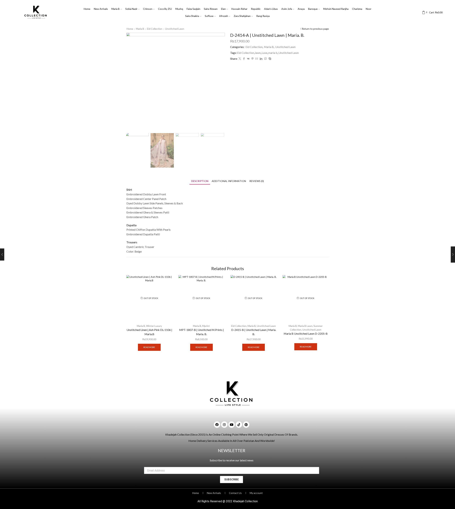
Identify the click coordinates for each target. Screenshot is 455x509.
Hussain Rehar (239, 8)
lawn (258, 52)
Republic (256, 8)
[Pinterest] (252, 58)
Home (87, 8)
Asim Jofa (286, 8)
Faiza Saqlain (193, 8)
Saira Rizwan (211, 8)
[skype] (269, 58)
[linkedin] (261, 58)
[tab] (199, 181)
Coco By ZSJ (165, 8)
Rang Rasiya (263, 15)
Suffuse (209, 15)
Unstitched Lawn (174, 28)
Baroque (313, 8)
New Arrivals (101, 8)
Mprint (206, 325)
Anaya (301, 8)
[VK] (248, 58)
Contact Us (235, 492)
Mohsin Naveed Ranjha (336, 8)
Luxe (264, 52)
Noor (368, 8)
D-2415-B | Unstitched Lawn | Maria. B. (253, 332)
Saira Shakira (192, 15)
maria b (272, 52)
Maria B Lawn (305, 325)
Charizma (357, 8)
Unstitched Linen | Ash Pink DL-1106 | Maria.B (149, 332)
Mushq (179, 8)
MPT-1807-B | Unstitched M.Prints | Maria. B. (201, 332)
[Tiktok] (239, 424)
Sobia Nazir (131, 8)
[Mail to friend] (257, 58)
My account (256, 492)
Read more (149, 347)
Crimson (147, 8)
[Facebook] (244, 58)
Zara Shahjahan (242, 15)
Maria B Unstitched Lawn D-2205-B (306, 333)
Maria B (115, 8)
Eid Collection (154, 28)
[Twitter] (240, 58)
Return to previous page (315, 28)
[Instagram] (224, 424)
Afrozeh (223, 15)
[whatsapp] (265, 58)
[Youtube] (231, 424)
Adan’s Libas (271, 8)
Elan (223, 8)
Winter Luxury (154, 325)
